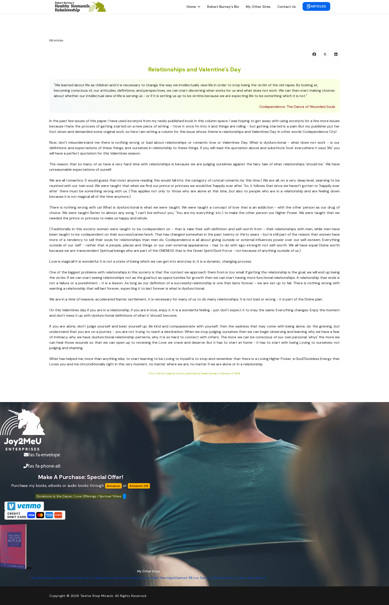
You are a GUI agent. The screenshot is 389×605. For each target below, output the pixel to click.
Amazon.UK (138, 486)
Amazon (113, 486)
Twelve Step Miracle (252, 578)
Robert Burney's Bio (223, 7)
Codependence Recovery (109, 578)
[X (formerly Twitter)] (325, 54)
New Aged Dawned (173, 578)
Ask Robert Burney (76, 578)
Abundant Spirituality (46, 578)
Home (191, 7)
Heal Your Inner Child (144, 578)
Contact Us (286, 7)
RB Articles (56, 40)
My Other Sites (258, 7)
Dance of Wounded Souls (218, 578)
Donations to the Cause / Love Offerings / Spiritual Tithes (79, 496)
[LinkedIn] (336, 54)
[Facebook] (314, 54)
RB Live (194, 578)
